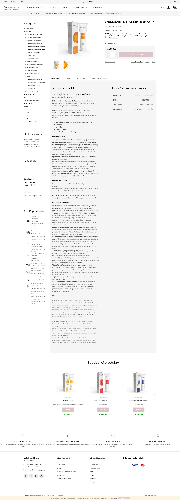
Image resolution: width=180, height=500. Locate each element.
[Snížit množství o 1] (108, 54)
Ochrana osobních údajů (64, 478)
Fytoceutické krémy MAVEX (36, 50)
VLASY (25, 97)
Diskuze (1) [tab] (68, 78)
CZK (174, 2)
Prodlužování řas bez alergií (35, 64)
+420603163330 (36, 476)
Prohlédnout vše (28, 29)
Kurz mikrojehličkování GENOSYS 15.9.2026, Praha (32, 140)
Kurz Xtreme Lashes (34, 85)
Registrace (14, 2)
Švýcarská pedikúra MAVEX (34, 41)
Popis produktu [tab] (55, 78)
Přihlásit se (24, 2)
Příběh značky (94, 465)
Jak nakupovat (61, 465)
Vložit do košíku (136, 54)
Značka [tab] (81, 78)
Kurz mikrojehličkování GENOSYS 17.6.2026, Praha (32, 145)
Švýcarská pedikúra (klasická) (36, 47)
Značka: (110, 62)
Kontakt (92, 475)
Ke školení (30, 76)
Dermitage (26, 476)
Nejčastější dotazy (95, 468)
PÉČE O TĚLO (28, 103)
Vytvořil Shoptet (151, 495)
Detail (67, 410)
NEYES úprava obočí (32, 70)
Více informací (114, 38)
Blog (91, 471)
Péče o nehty (32, 56)
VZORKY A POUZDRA (33, 91)
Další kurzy (31, 88)
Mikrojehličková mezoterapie (36, 82)
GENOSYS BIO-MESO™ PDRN (35, 35)
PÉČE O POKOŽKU (29, 94)
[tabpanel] (68, 394)
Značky (26, 106)
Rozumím (123, 498)
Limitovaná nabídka (33, 59)
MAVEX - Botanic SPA (34, 53)
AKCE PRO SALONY (32, 67)
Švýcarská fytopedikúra (35, 44)
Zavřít (115, 61)
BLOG (5, 2)
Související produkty (98, 78)
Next (154, 392)
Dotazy (59, 468)
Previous (52, 392)
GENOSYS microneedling (34, 38)
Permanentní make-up (33, 73)
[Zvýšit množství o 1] (116, 54)
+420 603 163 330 (34, 465)
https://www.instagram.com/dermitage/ (31, 476)
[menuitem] (34, 7)
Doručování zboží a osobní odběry (67, 471)
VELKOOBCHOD (28, 32)
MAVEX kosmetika (32, 61)
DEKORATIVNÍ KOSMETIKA (31, 100)
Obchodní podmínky (63, 475)
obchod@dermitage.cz (36, 469)
